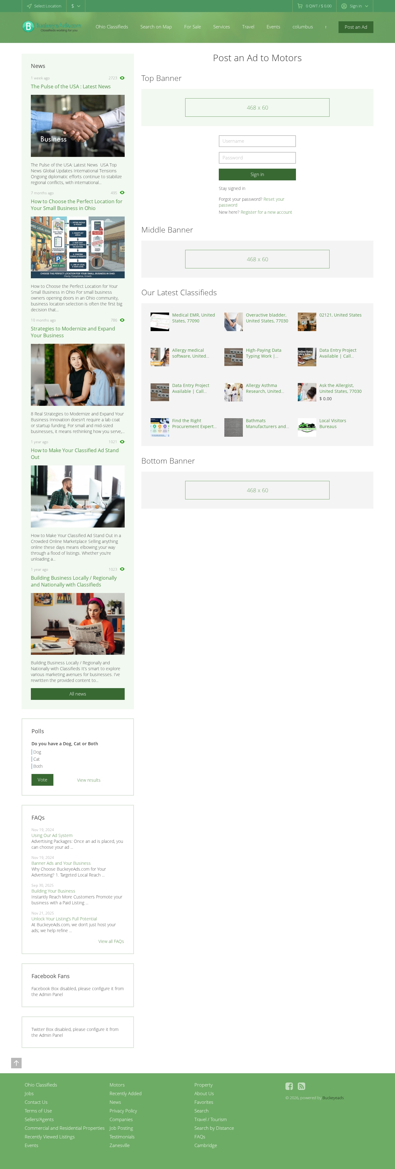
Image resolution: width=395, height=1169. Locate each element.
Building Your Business (53, 891)
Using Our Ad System (52, 835)
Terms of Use (38, 1111)
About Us (204, 1093)
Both (38, 766)
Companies (121, 1119)
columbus (303, 26)
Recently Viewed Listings (50, 1136)
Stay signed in (232, 188)
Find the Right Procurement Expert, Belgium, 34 (193, 426)
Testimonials (122, 1136)
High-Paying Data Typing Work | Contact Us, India (263, 356)
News (115, 1102)
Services (221, 26)
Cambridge (205, 1145)
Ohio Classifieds (112, 26)
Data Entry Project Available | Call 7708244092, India (338, 356)
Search (201, 1111)
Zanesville (120, 1145)
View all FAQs (111, 941)
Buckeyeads (333, 1097)
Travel (248, 26)
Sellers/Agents (39, 1119)
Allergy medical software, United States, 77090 (189, 356)
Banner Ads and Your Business (61, 863)
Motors (117, 1085)
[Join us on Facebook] (289, 1086)
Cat (36, 759)
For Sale (192, 26)
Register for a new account (266, 212)
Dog (37, 752)
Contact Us (36, 1102)
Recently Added (126, 1093)
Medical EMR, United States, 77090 (193, 318)
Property (203, 1085)
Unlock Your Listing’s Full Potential (64, 919)
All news (77, 694)
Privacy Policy (123, 1111)
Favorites (203, 1102)
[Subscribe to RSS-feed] (301, 1086)
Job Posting (121, 1128)
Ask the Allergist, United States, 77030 (340, 388)
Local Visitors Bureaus (332, 423)
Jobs (29, 1093)
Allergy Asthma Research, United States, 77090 (263, 391)
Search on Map (156, 26)
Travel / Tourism (210, 1119)
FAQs (199, 1136)
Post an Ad (356, 27)
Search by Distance (214, 1128)
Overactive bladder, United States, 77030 (267, 318)
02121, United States (340, 315)
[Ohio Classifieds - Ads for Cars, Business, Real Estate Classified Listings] (52, 26)
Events (273, 26)
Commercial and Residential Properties (65, 1128)
